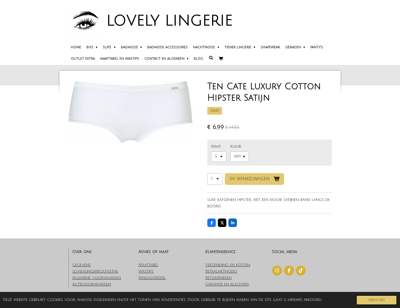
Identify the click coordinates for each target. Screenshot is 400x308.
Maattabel (148, 265)
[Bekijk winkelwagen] (220, 59)
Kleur (235, 146)
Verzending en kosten (227, 265)
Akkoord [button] (376, 300)
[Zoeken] (211, 58)
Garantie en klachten (227, 284)
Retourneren (218, 278)
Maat (216, 146)
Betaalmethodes (221, 271)
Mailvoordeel (152, 278)
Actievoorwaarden (91, 284)
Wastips (146, 271)
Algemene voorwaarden (96, 278)
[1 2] (215, 179)
